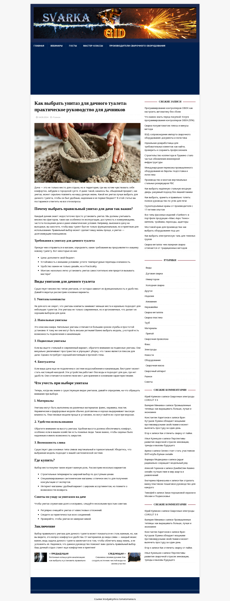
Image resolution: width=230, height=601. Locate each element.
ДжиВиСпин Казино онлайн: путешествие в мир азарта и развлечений (169, 472)
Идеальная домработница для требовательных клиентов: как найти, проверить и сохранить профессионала (166, 146)
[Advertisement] (115, 73)
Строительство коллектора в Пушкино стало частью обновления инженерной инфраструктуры (169, 159)
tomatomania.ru (127, 599)
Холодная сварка (155, 285)
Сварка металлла (154, 312)
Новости (149, 354)
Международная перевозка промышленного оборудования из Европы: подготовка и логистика (169, 171)
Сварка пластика (153, 317)
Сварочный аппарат (155, 371)
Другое (149, 290)
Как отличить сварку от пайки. (176, 433)
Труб (147, 322)
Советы (149, 381)
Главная (39, 45)
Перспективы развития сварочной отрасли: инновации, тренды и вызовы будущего (167, 442)
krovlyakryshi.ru (110, 599)
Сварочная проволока (156, 338)
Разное (56, 117)
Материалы (151, 328)
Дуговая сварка (154, 273)
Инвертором (152, 279)
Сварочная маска (155, 365)
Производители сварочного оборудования (137, 45)
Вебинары (57, 45)
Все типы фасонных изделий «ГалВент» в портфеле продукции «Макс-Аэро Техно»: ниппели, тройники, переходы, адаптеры (167, 218)
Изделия (149, 296)
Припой (150, 333)
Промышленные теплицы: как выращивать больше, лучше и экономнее (168, 409)
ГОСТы (73, 45)
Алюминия (151, 301)
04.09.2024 (43, 117)
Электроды (151, 349)
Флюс (147, 344)
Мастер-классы (93, 45)
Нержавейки (151, 307)
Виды (149, 267)
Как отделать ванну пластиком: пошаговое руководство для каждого (170, 484)
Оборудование (153, 360)
